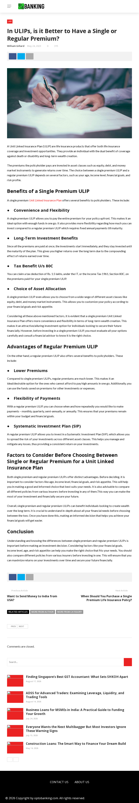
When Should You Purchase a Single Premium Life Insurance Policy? (106, 598)
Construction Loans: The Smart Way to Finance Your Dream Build (76, 744)
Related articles (18, 611)
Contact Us (59, 782)
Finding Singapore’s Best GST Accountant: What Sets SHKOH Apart (77, 677)
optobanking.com (46, 798)
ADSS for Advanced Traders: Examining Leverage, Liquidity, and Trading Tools (75, 695)
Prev (13, 626)
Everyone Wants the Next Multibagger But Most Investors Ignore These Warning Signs (76, 729)
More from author (42, 611)
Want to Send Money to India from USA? (32, 598)
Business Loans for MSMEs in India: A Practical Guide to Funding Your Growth (75, 712)
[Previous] (9, 759)
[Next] (16, 759)
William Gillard (15, 46)
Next (21, 626)
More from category (69, 611)
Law (10, 21)
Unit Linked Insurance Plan (45, 200)
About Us (82, 782)
